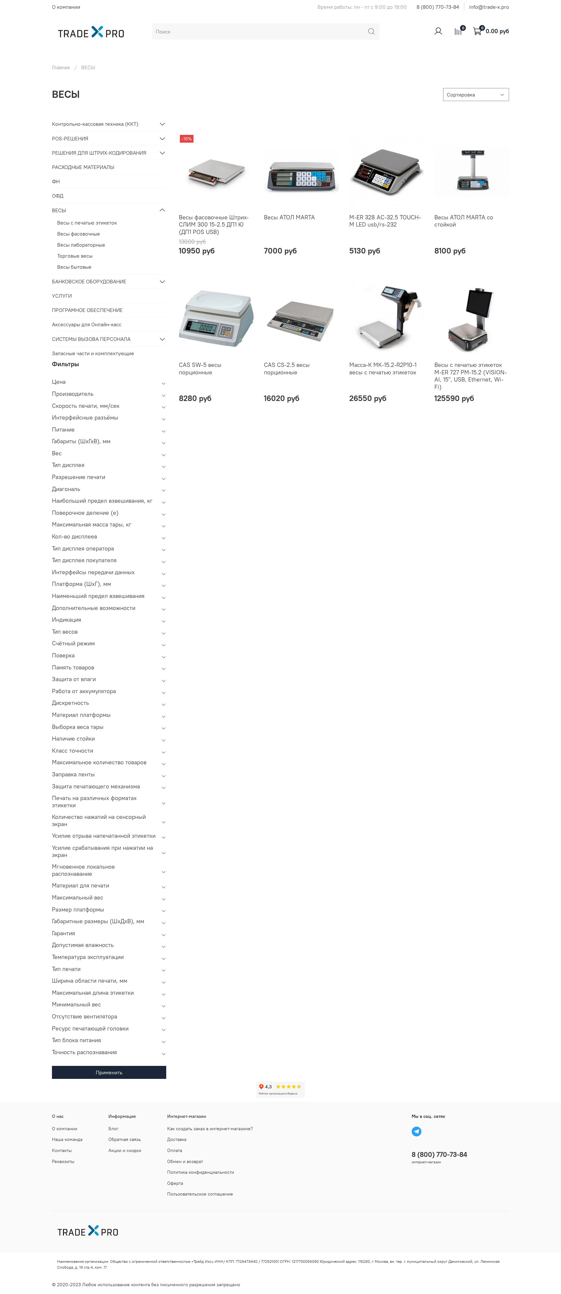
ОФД (57, 195)
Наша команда (67, 1139)
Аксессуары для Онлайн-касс (86, 324)
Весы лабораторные (81, 244)
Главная (61, 67)
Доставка (176, 1139)
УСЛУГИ (62, 295)
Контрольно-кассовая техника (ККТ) (95, 124)
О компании (66, 7)
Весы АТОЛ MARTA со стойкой (463, 221)
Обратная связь (124, 1139)
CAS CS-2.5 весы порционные (287, 368)
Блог (113, 1129)
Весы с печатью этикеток (87, 222)
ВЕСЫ (59, 210)
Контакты (62, 1150)
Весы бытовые (74, 267)
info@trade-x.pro (489, 7)
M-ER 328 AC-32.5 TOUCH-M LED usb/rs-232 (385, 221)
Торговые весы (75, 255)
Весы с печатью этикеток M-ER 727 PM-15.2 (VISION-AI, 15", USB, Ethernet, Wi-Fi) (470, 376)
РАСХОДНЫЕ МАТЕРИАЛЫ (83, 167)
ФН (56, 181)
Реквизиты (63, 1161)
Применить (109, 1072)
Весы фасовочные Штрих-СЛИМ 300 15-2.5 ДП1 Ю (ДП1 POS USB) (214, 225)
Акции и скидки (124, 1150)
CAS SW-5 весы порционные (200, 368)
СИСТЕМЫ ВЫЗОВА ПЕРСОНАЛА (91, 339)
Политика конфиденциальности (200, 1172)
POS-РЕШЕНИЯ (70, 138)
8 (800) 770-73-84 (438, 7)
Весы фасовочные (78, 233)
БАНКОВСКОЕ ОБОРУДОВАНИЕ (89, 281)
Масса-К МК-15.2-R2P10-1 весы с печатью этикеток (383, 368)
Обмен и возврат (185, 1161)
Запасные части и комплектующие (93, 353)
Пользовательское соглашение (200, 1194)
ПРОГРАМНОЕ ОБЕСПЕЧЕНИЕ (87, 310)
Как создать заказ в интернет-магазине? (210, 1129)
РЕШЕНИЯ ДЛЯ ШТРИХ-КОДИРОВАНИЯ (99, 152)
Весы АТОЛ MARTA (289, 217)
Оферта (175, 1183)
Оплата (174, 1150)
